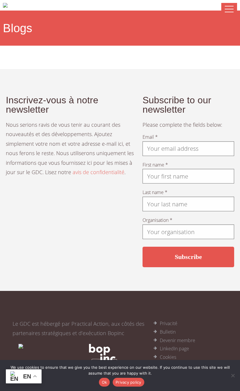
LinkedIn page (174, 348)
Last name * (155, 192)
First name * (155, 165)
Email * (150, 137)
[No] (233, 375)
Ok (104, 382)
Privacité (168, 323)
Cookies (168, 357)
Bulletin (168, 332)
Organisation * (157, 220)
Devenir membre (177, 340)
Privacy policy (128, 382)
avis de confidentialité (98, 172)
